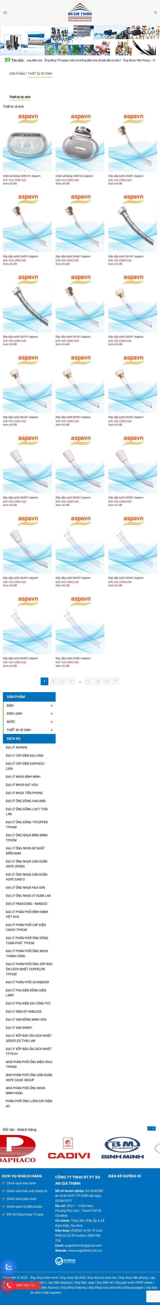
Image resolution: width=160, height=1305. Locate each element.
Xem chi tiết (10, 183)
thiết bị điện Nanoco (45, 1287)
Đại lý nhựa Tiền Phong (24, 793)
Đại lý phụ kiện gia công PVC (28, 1003)
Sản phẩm (17, 74)
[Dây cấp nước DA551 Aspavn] (27, 625)
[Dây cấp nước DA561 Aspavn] (80, 625)
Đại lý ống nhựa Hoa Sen (25, 887)
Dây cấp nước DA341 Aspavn (73, 497)
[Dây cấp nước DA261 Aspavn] (132, 383)
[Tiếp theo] (115, 681)
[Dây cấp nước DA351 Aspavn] (132, 464)
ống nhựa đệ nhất (72, 1278)
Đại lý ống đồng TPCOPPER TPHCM (27, 824)
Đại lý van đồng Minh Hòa (26, 1019)
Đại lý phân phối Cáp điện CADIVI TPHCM (26, 927)
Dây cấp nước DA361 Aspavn (20, 578)
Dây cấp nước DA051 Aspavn (20, 256)
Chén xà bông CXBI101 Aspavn (22, 176)
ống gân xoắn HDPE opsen (134, 1282)
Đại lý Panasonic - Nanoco (26, 904)
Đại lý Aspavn (16, 747)
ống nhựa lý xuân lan (101, 1278)
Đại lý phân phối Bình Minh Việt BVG (27, 914)
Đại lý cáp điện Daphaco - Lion (26, 766)
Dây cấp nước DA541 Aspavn (125, 578)
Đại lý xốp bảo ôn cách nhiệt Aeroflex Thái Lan (29, 1038)
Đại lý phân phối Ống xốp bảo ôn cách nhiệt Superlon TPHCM (29, 969)
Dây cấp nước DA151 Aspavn (20, 336)
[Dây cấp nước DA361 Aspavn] (27, 544)
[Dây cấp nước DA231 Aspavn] (132, 303)
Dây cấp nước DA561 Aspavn (73, 658)
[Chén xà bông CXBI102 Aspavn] (80, 142)
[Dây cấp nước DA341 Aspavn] (80, 464)
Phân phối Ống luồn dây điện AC (29, 1103)
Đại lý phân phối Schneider (27, 982)
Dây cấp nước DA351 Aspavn (125, 497)
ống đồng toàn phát (102, 1287)
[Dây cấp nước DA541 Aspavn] (132, 544)
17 (88, 681)
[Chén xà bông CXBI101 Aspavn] (27, 142)
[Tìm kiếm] (155, 12)
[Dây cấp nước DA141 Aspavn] (132, 222)
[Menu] (5, 12)
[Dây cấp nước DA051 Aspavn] (27, 222)
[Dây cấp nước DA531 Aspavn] (80, 544)
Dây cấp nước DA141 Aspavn (125, 256)
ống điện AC (105, 1282)
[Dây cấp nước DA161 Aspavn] (80, 303)
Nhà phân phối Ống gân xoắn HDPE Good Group (29, 1077)
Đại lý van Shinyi (19, 1028)
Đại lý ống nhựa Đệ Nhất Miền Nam (25, 850)
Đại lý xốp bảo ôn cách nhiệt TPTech (29, 1051)
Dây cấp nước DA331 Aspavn (20, 497)
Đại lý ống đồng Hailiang (26, 801)
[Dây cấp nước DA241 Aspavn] (27, 383)
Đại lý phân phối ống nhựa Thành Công (27, 953)
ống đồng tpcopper (130, 1287)
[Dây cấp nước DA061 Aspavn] (80, 222)
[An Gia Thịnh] (80, 13)
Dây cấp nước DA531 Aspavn (73, 578)
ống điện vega (84, 1282)
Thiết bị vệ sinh (40, 74)
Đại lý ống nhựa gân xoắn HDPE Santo (26, 877)
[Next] (153, 1128)
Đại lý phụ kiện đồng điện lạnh (26, 993)
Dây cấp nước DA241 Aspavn (20, 417)
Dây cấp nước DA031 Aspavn (125, 176)
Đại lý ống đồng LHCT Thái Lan (27, 811)
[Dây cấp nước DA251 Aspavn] (80, 383)
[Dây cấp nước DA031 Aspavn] (132, 142)
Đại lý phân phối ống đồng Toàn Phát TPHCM (27, 940)
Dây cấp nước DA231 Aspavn (125, 336)
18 (97, 681)
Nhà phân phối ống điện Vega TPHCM (29, 1064)
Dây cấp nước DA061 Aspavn (73, 256)
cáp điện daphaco (60, 1282)
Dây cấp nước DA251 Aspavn (73, 417)
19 (106, 681)
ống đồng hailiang (73, 1287)
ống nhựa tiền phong (133, 1278)
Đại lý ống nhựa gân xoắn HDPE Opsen (26, 864)
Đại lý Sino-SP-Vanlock (24, 1011)
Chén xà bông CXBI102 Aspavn (74, 176)
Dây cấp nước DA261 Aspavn (125, 417)
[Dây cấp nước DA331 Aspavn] (27, 464)
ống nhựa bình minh (44, 1278)
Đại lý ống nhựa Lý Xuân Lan (28, 896)
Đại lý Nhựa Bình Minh (23, 777)
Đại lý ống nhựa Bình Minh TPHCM (27, 837)
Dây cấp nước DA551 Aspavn (20, 658)
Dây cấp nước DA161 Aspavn (73, 336)
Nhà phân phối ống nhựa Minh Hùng (25, 1090)
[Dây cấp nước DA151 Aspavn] (27, 303)
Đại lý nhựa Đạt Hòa (22, 785)
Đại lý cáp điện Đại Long (25, 756)
